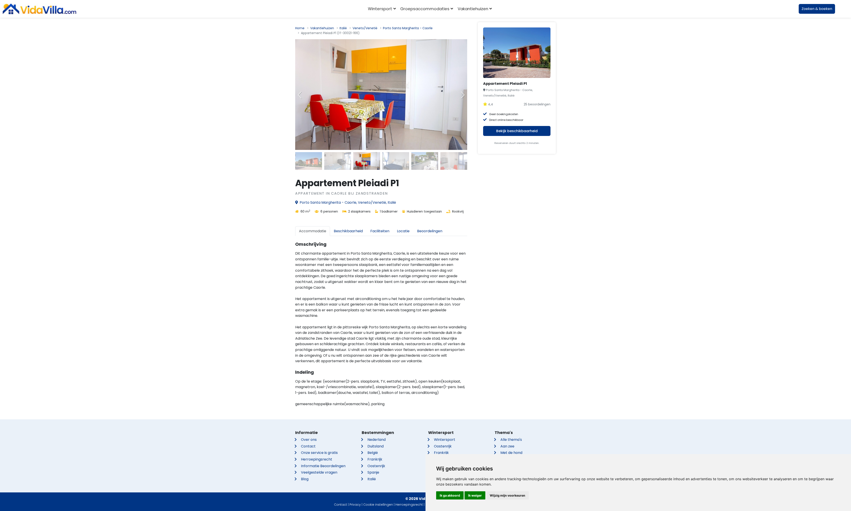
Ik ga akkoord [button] (450, 495)
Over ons (309, 439)
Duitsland (375, 446)
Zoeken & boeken (817, 8)
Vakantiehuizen (322, 28)
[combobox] (500, 9)
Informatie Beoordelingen (323, 465)
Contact (308, 446)
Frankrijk (374, 459)
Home (299, 28)
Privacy (355, 504)
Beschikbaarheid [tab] (348, 231)
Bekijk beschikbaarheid (517, 131)
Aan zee (507, 446)
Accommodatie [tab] (312, 231)
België (372, 452)
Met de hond (511, 452)
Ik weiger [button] (475, 495)
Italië (343, 28)
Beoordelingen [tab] (429, 231)
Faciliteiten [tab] (379, 231)
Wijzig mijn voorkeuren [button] (507, 495)
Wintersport (444, 439)
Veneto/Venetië (365, 28)
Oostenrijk (376, 465)
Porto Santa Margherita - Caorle (408, 28)
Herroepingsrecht (316, 459)
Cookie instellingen (378, 504)
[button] (462, 95)
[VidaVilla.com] (39, 9)
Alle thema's (511, 439)
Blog (304, 479)
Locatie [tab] (403, 231)
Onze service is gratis (319, 452)
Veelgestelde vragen (319, 472)
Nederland (376, 439)
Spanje (373, 472)
